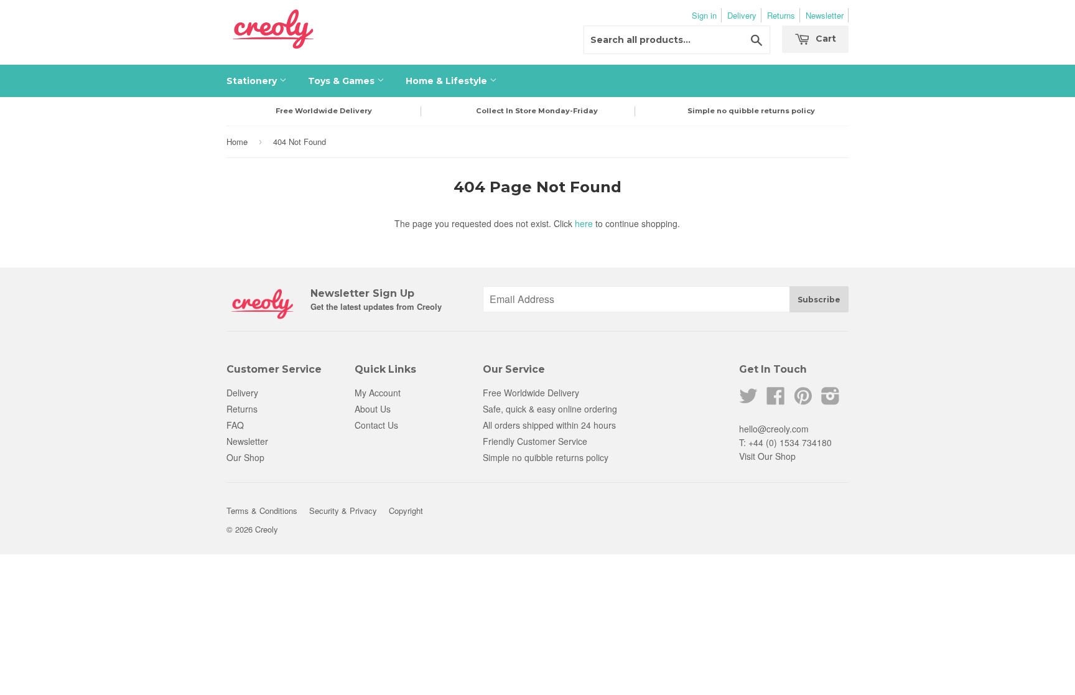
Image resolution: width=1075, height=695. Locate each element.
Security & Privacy (343, 510)
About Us (373, 409)
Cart (824, 38)
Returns (781, 15)
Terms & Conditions (261, 510)
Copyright (406, 510)
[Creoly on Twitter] (748, 399)
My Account (378, 392)
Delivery (741, 15)
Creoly (266, 529)
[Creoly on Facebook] (775, 399)
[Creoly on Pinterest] (803, 399)
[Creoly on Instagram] (830, 399)
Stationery (252, 80)
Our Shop (245, 457)
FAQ (235, 425)
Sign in (704, 15)
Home (237, 141)
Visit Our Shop (767, 456)
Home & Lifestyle (448, 80)
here (584, 223)
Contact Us (376, 425)
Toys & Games (342, 80)
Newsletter (825, 15)
